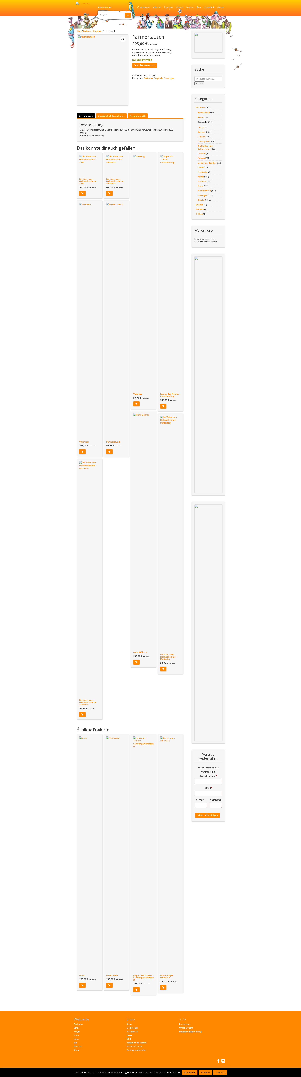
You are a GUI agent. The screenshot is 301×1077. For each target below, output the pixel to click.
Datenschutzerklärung (190, 1031)
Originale (97, 31)
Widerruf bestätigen (207, 815)
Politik (201, 176)
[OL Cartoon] (83, 3)
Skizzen (201, 132)
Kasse (129, 1035)
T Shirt (199, 213)
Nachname (216, 799)
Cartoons (143, 7)
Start (79, 31)
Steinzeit (202, 181)
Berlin (200, 117)
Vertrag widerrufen (136, 1050)
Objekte (200, 209)
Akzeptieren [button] (189, 1072)
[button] (123, 39)
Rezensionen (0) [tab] (138, 115)
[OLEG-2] (208, 43)
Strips (157, 7)
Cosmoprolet (204, 141)
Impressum (184, 1024)
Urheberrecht (186, 1027)
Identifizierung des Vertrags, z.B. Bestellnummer (208, 771)
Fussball (202, 153)
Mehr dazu (220, 1072)
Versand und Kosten (136, 1042)
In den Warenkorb (146, 65)
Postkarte (202, 172)
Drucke (201, 199)
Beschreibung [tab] (86, 115)
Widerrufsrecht (134, 1046)
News (190, 7)
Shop (220, 7)
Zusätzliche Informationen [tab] (111, 115)
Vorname (201, 799)
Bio (199, 7)
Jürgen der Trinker (207, 162)
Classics (201, 136)
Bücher (199, 204)
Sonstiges (169, 78)
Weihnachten (204, 190)
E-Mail (208, 787)
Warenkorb (132, 1031)
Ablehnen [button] (205, 1072)
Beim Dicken (204, 112)
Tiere (200, 186)
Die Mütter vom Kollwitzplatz (205, 147)
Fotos (179, 7)
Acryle (168, 7)
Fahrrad (202, 158)
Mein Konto (132, 1027)
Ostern (201, 167)
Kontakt (209, 7)
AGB (129, 1039)
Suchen (199, 83)
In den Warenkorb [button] (82, 193)
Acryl (201, 127)
